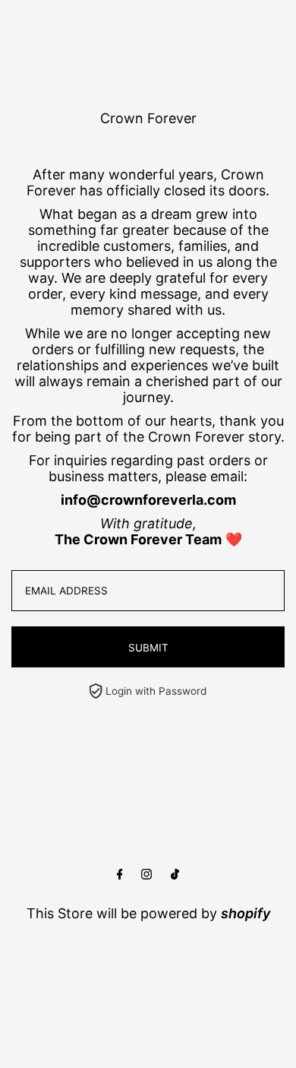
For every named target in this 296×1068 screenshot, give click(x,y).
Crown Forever (148, 118)
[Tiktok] (175, 875)
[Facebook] (120, 875)
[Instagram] (146, 875)
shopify (245, 913)
